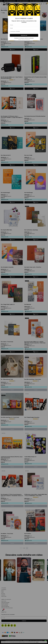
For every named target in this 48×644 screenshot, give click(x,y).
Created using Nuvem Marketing (24, 39)
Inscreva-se (24, 35)
